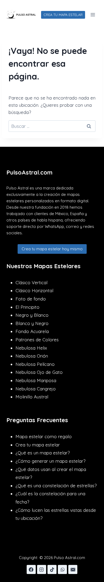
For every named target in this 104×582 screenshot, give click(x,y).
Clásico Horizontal (34, 290)
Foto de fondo (30, 299)
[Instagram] (41, 569)
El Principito (27, 307)
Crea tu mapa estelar (37, 445)
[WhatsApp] (62, 569)
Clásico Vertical (31, 282)
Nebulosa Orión (31, 356)
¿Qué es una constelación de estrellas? (56, 485)
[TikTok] (52, 569)
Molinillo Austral (31, 396)
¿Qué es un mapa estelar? (42, 453)
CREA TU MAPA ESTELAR (63, 15)
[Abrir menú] (93, 14)
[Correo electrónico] (72, 569)
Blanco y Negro (32, 323)
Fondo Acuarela (32, 331)
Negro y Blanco (32, 315)
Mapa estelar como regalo (43, 436)
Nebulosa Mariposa (35, 380)
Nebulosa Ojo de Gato (39, 372)
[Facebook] (31, 569)
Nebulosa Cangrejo (35, 388)
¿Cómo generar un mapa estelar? (50, 461)
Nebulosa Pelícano (35, 364)
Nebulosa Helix (31, 348)
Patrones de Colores (37, 339)
